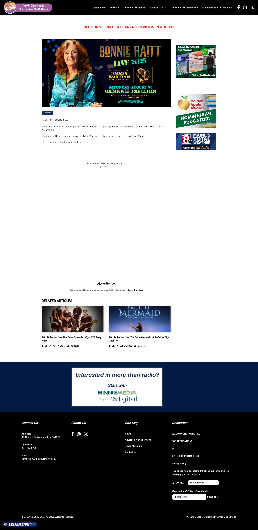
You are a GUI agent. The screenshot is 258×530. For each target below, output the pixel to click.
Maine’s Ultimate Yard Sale (217, 7)
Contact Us (156, 7)
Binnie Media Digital (226, 517)
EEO (174, 448)
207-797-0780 (29, 448)
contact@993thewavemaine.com (39, 458)
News (128, 433)
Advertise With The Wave (138, 439)
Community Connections (184, 7)
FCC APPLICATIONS (182, 441)
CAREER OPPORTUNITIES (185, 456)
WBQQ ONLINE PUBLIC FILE (186, 433)
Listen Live (99, 7)
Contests (114, 7)
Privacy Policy (179, 463)
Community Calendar (134, 7)
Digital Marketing (133, 446)
